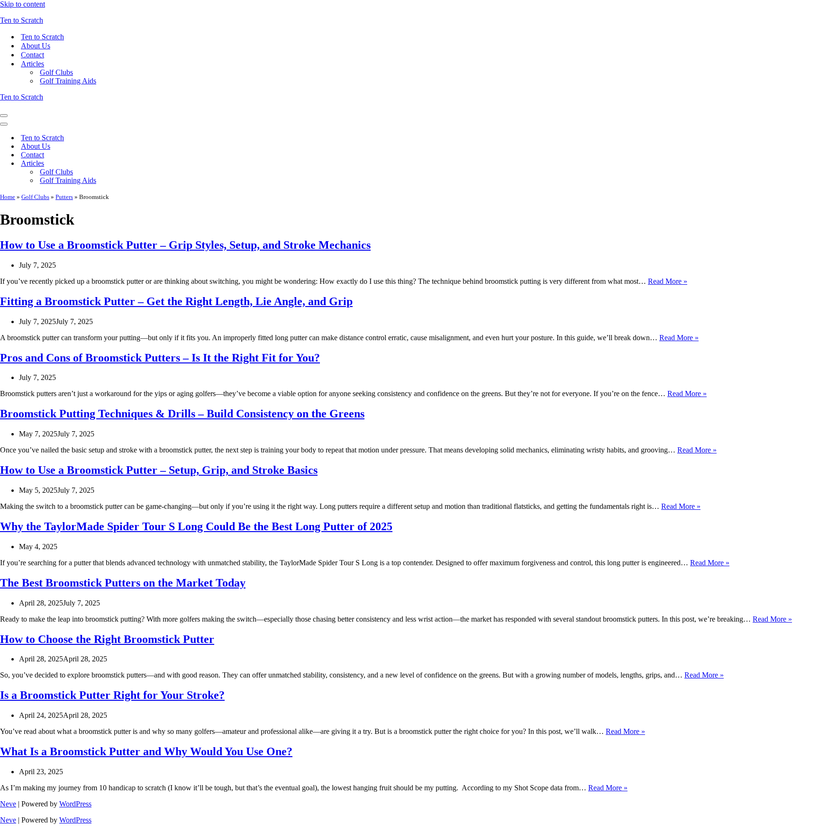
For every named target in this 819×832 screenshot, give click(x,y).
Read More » (667, 281)
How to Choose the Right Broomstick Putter (107, 639)
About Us (35, 46)
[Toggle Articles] (166, 164)
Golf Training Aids (68, 81)
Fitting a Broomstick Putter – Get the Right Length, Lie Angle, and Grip (176, 301)
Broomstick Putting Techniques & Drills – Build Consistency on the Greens (182, 413)
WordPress (75, 804)
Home (7, 196)
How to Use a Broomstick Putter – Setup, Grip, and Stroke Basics (159, 470)
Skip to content (22, 4)
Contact (32, 55)
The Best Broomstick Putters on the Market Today (123, 583)
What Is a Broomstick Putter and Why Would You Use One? (146, 751)
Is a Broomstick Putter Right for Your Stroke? (112, 695)
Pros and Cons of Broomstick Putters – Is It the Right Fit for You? (160, 358)
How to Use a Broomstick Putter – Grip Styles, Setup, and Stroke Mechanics (185, 245)
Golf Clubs (56, 72)
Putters (64, 196)
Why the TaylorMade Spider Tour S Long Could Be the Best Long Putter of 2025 (196, 526)
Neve (8, 804)
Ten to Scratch (42, 37)
